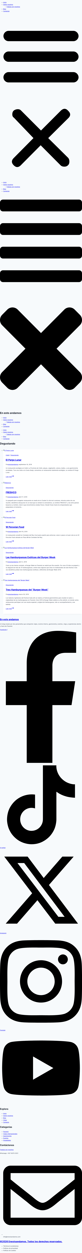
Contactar (6, 11)
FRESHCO (11, 492)
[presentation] (42, 450)
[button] (41, 97)
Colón (7, 455)
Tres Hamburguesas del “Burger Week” (27, 589)
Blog (4, 9)
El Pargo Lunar (13, 460)
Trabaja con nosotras (13, 7)
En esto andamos (9, 619)
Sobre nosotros (8, 4)
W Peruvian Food (15, 527)
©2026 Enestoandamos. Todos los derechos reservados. (31, 1241)
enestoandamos (13, 464)
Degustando (15, 455)
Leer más (10, 477)
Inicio (4, 2)
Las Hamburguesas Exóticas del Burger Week (30, 557)
